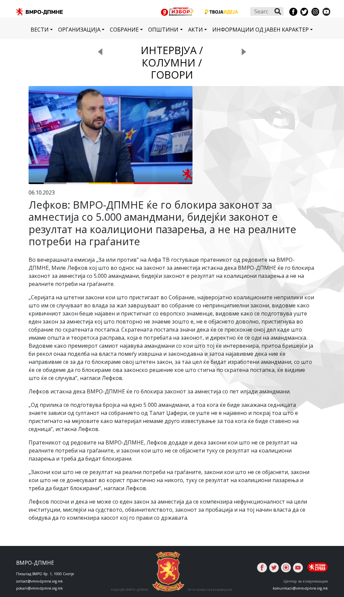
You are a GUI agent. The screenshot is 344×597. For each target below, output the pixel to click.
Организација (79, 29)
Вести (40, 29)
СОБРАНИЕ (124, 29)
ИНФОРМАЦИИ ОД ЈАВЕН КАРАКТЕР (260, 29)
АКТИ (195, 29)
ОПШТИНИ (163, 29)
